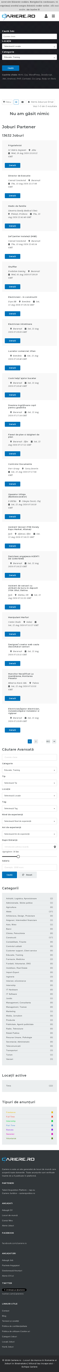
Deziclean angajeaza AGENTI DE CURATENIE (23, 557)
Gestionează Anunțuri (12, 1271)
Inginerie (10, 977)
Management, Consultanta (18, 1003)
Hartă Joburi (8, 1347)
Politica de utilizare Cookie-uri (16, 1331)
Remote (9, 1130)
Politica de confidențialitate (14, 1326)
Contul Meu (7, 1220)
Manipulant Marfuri (18, 617)
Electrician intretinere (20, 324)
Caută (11, 68)
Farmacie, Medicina (15, 959)
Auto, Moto (11, 924)
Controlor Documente (20, 464)
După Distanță (10, 840)
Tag (4, 802)
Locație (6, 41)
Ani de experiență (11, 827)
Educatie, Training (14, 955)
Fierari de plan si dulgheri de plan (23, 435)
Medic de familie (17, 206)
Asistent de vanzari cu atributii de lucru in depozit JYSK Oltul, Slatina (23, 588)
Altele (8, 911)
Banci (8, 929)
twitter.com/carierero (13, 1294)
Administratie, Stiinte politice (19, 903)
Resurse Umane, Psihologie (19, 1037)
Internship (11, 985)
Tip (4, 776)
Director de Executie (19, 176)
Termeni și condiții (10, 1321)
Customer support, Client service (21, 951)
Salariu (5, 861)
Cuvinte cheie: (9, 75)
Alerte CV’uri (8, 1276)
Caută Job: (8, 31)
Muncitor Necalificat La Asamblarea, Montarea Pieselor (21, 676)
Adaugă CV (7, 1210)
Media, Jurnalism (14, 1016)
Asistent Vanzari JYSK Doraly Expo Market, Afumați (23, 528)
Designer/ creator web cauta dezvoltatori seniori (23, 645)
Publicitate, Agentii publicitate (19, 1024)
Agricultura (11, 907)
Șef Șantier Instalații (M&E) (22, 236)
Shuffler (12, 267)
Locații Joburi (8, 1342)
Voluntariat (11, 1138)
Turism (9, 1055)
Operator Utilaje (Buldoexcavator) (17, 495)
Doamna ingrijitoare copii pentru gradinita (22, 406)
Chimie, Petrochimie (15, 933)
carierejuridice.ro (27, 1193)
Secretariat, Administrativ (18, 1042)
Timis (8, 1086)
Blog (4, 1316)
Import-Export (12, 972)
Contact (5, 1311)
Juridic (9, 998)
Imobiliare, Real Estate (16, 968)
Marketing (11, 1011)
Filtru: (8, 102)
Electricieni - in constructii (22, 297)
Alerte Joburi (8, 1225)
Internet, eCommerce (16, 981)
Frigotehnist (15, 145)
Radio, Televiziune (14, 1029)
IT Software (11, 994)
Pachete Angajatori (11, 1265)
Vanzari (9, 1059)
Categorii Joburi (9, 1336)
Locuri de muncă (10, 1215)
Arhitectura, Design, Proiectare (20, 916)
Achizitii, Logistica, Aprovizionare (21, 898)
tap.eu (32, 1190)
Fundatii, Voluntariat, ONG (18, 963)
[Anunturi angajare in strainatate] (18, 16)
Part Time (10, 1125)
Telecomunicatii (13, 1046)
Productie (10, 1020)
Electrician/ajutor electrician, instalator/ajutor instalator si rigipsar (24, 711)
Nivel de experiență (12, 814)
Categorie (8, 52)
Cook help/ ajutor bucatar (22, 378)
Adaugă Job (7, 1260)
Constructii (11, 937)
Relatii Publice (12, 1033)
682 (48, 741)
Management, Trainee (16, 1007)
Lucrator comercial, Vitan (22, 351)
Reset (29, 875)
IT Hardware (12, 990)
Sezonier (10, 1134)
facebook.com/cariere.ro (14, 1243)
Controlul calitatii (14, 946)
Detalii (12, 165)
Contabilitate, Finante (16, 942)
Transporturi (12, 1050)
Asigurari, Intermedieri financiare (21, 920)
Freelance (11, 1112)
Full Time (10, 1117)
